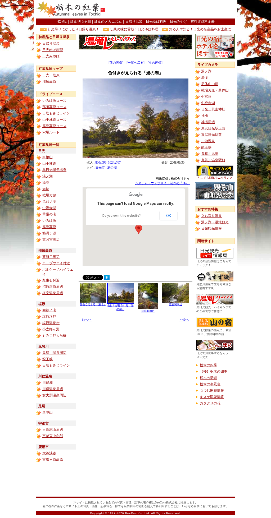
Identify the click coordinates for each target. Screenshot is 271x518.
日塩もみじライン (56, 113)
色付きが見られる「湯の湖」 (120, 307)
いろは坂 (49, 221)
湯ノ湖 (47, 176)
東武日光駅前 (211, 135)
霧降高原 (49, 227)
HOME (61, 22)
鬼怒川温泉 (209, 154)
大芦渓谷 (49, 453)
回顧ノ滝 (49, 310)
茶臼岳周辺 (51, 257)
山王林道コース (54, 120)
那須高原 (49, 82)
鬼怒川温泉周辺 (54, 353)
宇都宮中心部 (52, 436)
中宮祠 (206, 97)
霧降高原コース (54, 126)
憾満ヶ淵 (49, 233)
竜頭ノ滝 (49, 202)
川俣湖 (47, 383)
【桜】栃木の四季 (213, 371)
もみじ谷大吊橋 (54, 335)
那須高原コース (54, 107)
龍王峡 (47, 359)
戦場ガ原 (49, 195)
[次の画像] (155, 62)
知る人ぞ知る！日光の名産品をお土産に (200, 29)
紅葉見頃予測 (80, 22)
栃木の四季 (208, 365)
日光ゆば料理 (156, 22)
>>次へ (184, 320)
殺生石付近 (51, 280)
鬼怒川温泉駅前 (213, 160)
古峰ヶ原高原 (52, 459)
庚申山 (47, 412)
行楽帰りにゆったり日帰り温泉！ (73, 29)
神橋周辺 (208, 122)
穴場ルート (51, 132)
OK (168, 216)
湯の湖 (112, 167)
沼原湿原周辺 (52, 287)
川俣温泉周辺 (52, 389)
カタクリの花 (210, 403)
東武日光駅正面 (213, 128)
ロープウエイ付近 (56, 263)
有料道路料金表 (203, 22)
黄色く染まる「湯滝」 (93, 304)
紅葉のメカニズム (108, 22)
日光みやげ (178, 22)
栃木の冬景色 (210, 384)
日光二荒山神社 (213, 109)
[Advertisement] (173, 9)
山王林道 (49, 163)
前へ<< (87, 320)
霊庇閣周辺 (148, 310)
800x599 (100, 162)
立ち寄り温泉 (211, 216)
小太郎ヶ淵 (51, 329)
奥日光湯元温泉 (54, 170)
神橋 (204, 116)
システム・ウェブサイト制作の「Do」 (162, 183)
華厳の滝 (49, 214)
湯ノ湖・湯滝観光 (215, 222)
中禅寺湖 (49, 208)
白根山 (47, 157)
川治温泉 (208, 141)
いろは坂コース (54, 101)
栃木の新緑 (208, 378)
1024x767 (114, 162)
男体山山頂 (209, 84)
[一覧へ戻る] (135, 62)
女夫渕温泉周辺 (54, 395)
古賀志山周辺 (52, 430)
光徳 (45, 189)
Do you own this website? (121, 216)
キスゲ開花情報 (212, 397)
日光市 (100, 167)
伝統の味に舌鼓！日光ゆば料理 (134, 29)
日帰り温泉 (133, 22)
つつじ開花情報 (212, 390)
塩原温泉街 (51, 323)
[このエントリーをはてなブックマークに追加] (107, 278)
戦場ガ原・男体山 (215, 90)
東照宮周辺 (51, 240)
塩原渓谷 (49, 316)
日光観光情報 (211, 228)
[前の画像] (116, 62)
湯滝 (45, 182)
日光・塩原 (51, 75)
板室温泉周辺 (52, 293)
